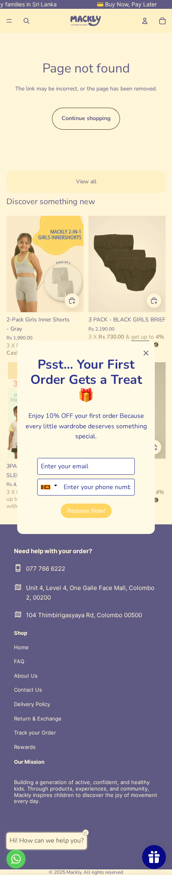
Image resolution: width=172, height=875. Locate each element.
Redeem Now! (86, 511)
